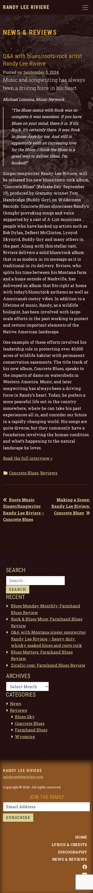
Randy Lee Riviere (26, 7)
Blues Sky (25, 716)
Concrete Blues (23, 472)
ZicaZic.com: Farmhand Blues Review (48, 665)
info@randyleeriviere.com (23, 777)
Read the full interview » (27, 458)
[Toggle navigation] (85, 7)
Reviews (48, 472)
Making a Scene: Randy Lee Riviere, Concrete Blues (70, 506)
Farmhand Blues (31, 729)
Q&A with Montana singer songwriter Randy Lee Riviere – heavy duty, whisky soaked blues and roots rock (48, 639)
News (15, 703)
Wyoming (25, 736)
